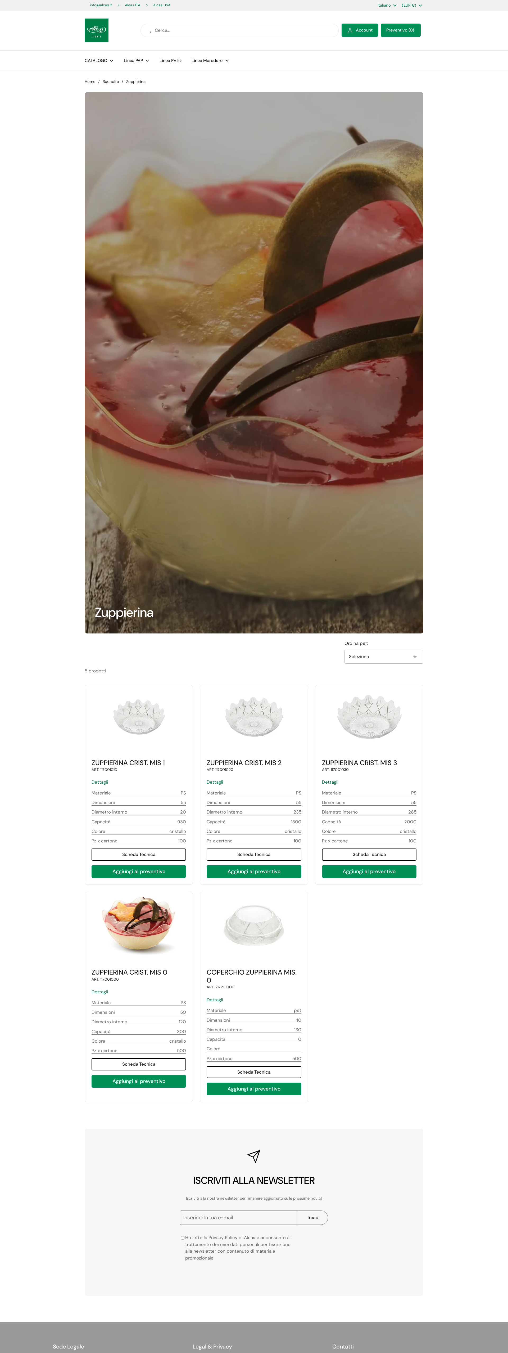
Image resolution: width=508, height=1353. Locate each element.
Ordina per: (356, 643)
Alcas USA (161, 5)
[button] (401, 30)
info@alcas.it (101, 5)
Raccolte (111, 81)
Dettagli (100, 782)
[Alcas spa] (96, 30)
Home (90, 81)
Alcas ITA (132, 5)
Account (364, 30)
